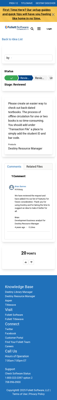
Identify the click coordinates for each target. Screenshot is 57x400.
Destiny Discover (45, 3)
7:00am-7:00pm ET (15, 360)
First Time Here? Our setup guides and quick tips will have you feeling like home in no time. (26, 14)
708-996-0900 (13, 382)
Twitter (9, 329)
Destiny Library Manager (18, 291)
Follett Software (14, 314)
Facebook (10, 333)
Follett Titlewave (14, 319)
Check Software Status (18, 373)
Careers (9, 346)
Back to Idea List (12, 39)
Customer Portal (14, 337)
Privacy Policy (37, 394)
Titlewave (27, 3)
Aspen (8, 300)
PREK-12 (13, 3)
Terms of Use (19, 394)
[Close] (53, 14)
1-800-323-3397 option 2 (18, 377)
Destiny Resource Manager (20, 296)
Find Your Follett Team (17, 342)
